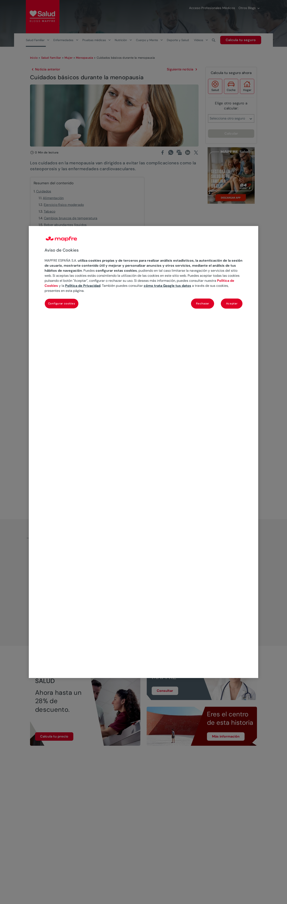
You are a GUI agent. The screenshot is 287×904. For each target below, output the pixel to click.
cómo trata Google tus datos (167, 286)
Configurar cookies (61, 303)
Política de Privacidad (82, 286)
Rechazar (202, 303)
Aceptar (232, 303)
